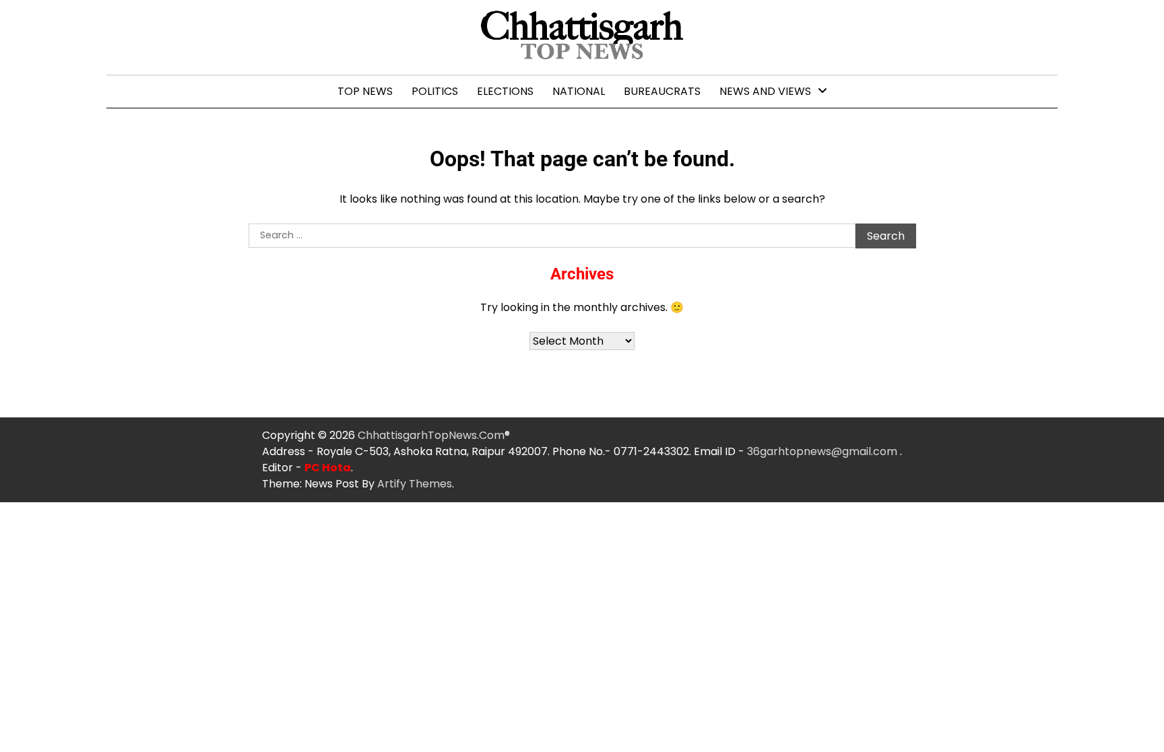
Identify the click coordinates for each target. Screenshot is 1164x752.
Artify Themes (414, 483)
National (578, 91)
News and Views (765, 91)
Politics (435, 91)
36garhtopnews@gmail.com (823, 451)
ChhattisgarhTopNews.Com (431, 435)
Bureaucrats (662, 91)
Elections (505, 91)
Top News (365, 91)
